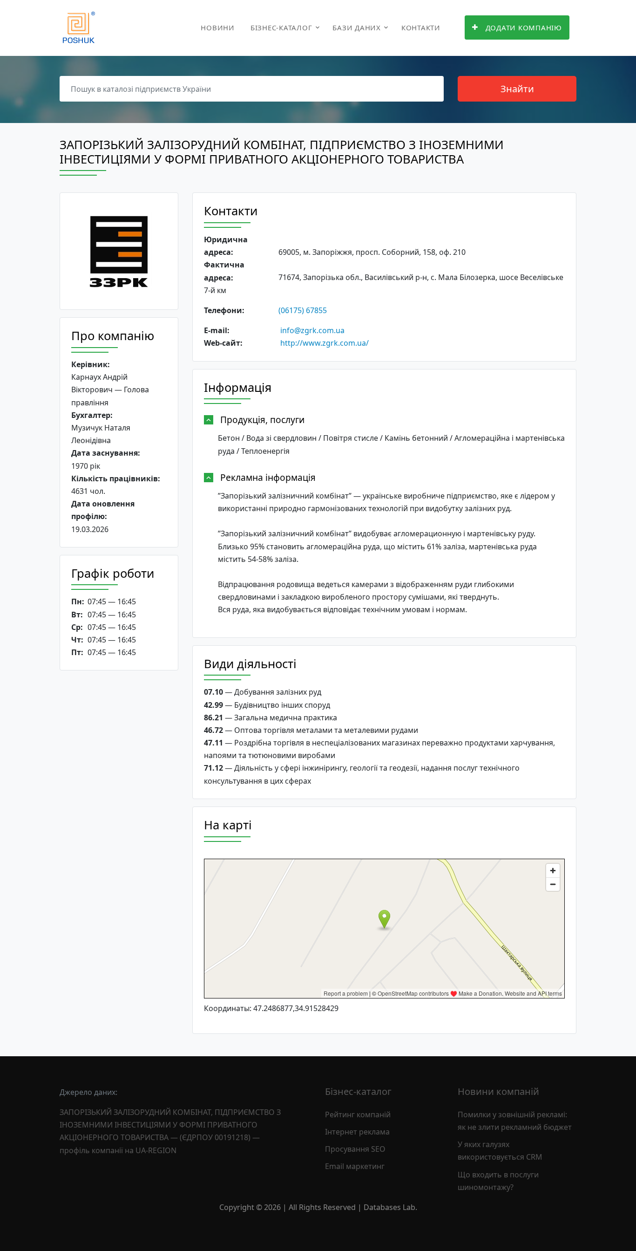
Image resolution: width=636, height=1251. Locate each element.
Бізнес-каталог (281, 27)
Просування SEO (355, 1149)
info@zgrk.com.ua (312, 330)
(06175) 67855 (302, 310)
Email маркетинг (355, 1166)
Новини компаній (498, 1091)
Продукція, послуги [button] (262, 419)
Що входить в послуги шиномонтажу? (498, 1180)
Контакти (420, 27)
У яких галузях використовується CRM (500, 1150)
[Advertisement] (119, 821)
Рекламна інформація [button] (268, 477)
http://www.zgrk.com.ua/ (324, 343)
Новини (218, 27)
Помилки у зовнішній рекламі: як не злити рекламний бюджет (515, 1120)
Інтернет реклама (357, 1132)
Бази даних (356, 27)
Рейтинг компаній (358, 1114)
